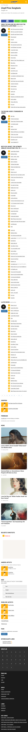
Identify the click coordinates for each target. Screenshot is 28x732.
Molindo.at (3, 708)
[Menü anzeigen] (2, 2)
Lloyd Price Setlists (7, 641)
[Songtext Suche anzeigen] (26, 2)
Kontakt (2, 682)
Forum (2, 689)
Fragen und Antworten (5, 691)
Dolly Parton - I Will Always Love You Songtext (10, 726)
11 (19, 395)
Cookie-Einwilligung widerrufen (7, 698)
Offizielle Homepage (7, 643)
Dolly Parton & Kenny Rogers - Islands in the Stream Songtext (14, 722)
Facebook (3, 705)
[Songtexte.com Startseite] (14, 1)
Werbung (3, 677)
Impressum (3, 696)
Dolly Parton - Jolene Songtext (7, 717)
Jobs (2, 679)
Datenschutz (3, 694)
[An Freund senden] (20, 21)
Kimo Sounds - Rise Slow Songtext (8, 729)
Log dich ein (3, 418)
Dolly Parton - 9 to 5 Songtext (7, 724)
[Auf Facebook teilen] (7, 21)
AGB (8, 694)
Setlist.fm (3, 710)
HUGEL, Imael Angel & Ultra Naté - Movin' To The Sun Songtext (14, 719)
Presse (2, 675)
